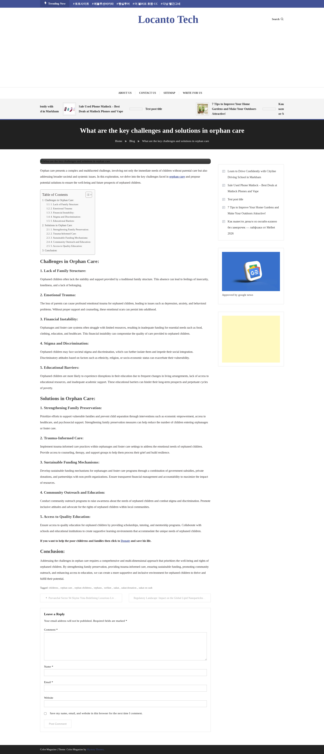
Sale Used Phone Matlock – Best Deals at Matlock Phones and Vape (94, 109)
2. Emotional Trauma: (62, 208)
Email (48, 682)
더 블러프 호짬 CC (146, 3)
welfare (107, 587)
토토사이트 (82, 3)
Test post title (147, 108)
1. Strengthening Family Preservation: (70, 229)
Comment (51, 629)
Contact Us (147, 93)
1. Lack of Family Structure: (65, 204)
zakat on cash (145, 587)
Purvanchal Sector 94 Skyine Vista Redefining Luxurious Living (83, 598)
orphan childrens (83, 587)
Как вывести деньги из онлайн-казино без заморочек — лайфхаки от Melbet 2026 (252, 227)
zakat (116, 587)
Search (276, 19)
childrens (53, 587)
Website (48, 697)
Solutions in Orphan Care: (59, 225)
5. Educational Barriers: (63, 220)
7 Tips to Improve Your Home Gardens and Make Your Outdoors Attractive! (228, 108)
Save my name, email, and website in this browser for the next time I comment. (96, 713)
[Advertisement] (162, 55)
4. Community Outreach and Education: (71, 241)
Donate (125, 540)
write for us (192, 93)
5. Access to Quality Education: (66, 246)
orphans (98, 587)
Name (48, 666)
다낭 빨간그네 (171, 3)
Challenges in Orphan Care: (59, 200)
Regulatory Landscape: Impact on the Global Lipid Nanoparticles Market (172, 598)
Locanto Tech (168, 19)
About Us (125, 93)
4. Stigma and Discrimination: (66, 216)
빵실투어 (124, 3)
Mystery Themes (95, 749)
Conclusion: (51, 250)
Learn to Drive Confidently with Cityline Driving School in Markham (252, 174)
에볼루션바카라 (104, 3)
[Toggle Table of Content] (87, 195)
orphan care (66, 587)
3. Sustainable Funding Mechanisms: (69, 237)
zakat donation (128, 587)
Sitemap (169, 93)
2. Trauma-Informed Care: (64, 233)
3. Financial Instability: (62, 212)
